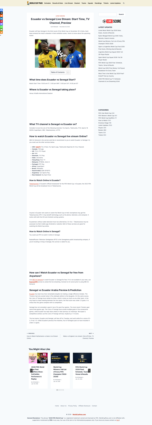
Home (57, 406)
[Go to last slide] (31, 371)
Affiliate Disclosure (84, 406)
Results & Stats (57, 3)
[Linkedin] (1, 18)
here (117, 420)
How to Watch (102, 120)
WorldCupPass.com (79, 414)
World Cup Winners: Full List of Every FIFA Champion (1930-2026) (60, 372)
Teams (84, 3)
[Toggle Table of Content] (67, 72)
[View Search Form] (123, 3)
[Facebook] (1, 10)
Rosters (100, 130)
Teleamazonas (34, 184)
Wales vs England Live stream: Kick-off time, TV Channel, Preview (78, 336)
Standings (98, 3)
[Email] (1, 29)
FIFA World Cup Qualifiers (106, 118)
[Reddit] (1, 15)
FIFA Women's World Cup (106, 115)
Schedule (47, 3)
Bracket (77, 3)
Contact (94, 406)
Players (100, 128)
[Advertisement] (60, 108)
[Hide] (0, 35)
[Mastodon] (1, 24)
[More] (1, 32)
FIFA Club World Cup (104, 113)
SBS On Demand (37, 280)
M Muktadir (55, 26)
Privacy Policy (72, 406)
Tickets (106, 3)
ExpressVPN (33, 282)
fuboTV (38, 147)
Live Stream (69, 3)
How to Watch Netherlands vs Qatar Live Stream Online (42, 336)
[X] (1, 13)
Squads (90, 3)
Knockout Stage (103, 123)
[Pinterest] (1, 21)
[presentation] (38, 358)
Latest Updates (115, 3)
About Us (63, 406)
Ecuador (32, 294)
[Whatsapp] (1, 26)
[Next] (89, 371)
